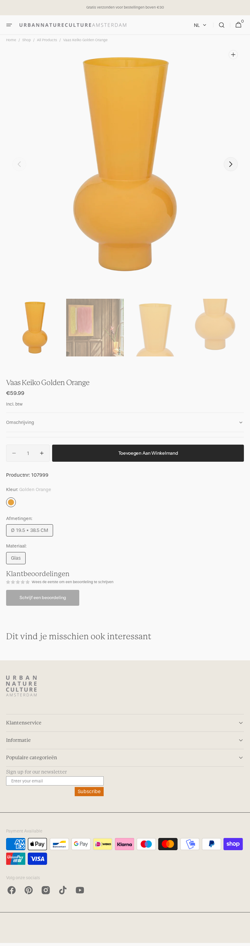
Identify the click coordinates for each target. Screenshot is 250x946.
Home (11, 40)
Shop (26, 40)
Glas (18, 559)
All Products (47, 40)
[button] (9, 25)
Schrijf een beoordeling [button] (43, 597)
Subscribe (89, 791)
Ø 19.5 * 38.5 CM (32, 531)
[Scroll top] (243, 939)
